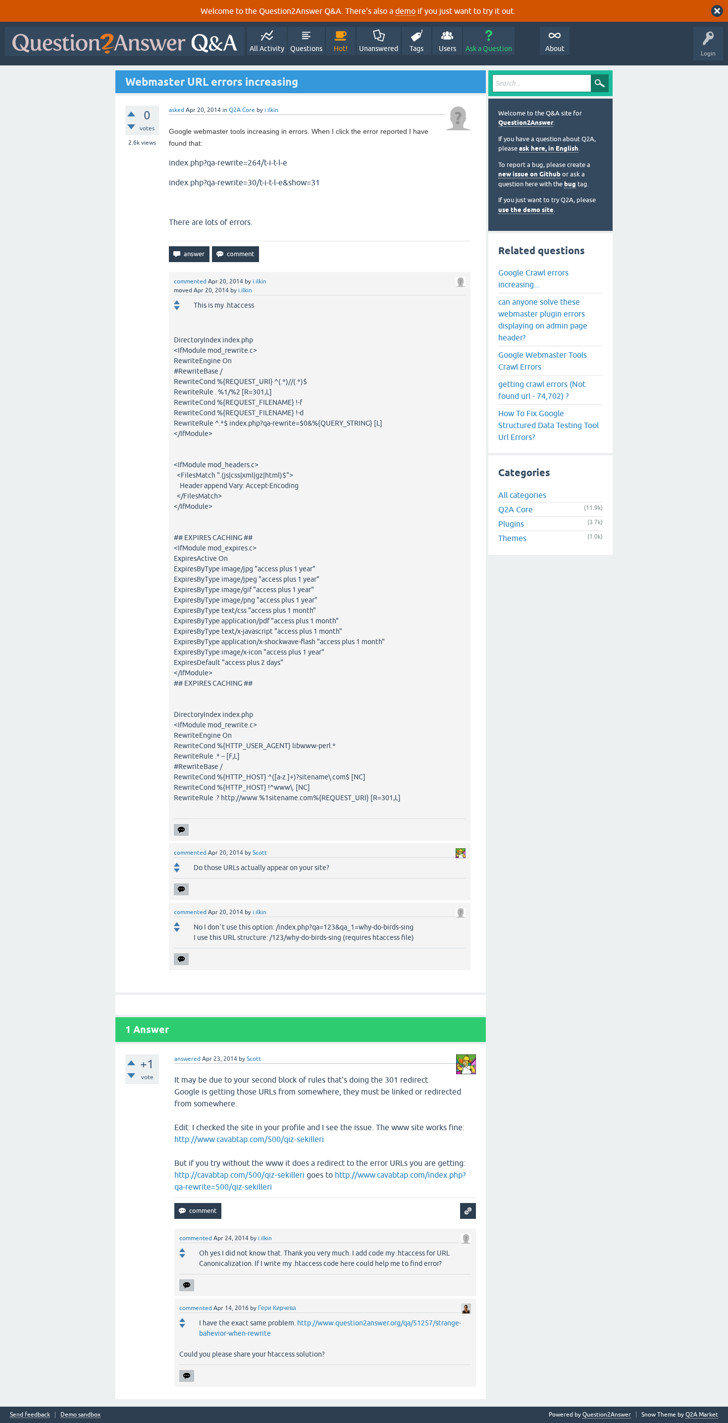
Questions (306, 49)
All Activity (267, 49)
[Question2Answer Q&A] (125, 41)
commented (190, 281)
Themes (512, 538)
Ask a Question (489, 49)
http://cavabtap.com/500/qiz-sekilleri (239, 1174)
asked (176, 110)
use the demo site (526, 210)
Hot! (341, 49)
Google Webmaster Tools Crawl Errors (542, 360)
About (555, 49)
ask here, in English (548, 148)
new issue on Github (529, 174)
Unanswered (378, 49)
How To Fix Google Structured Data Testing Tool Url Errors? (548, 425)
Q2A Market (701, 1414)
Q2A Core (242, 110)
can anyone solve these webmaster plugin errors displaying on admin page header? (542, 319)
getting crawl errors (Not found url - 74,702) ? (541, 390)
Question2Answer (525, 122)
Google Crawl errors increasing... (533, 278)
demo (405, 10)
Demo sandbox (80, 1415)
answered (187, 1058)
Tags (416, 49)
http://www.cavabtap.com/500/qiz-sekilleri (249, 1139)
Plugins (511, 523)
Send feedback (30, 1415)
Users (447, 49)
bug (570, 184)
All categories (522, 495)
